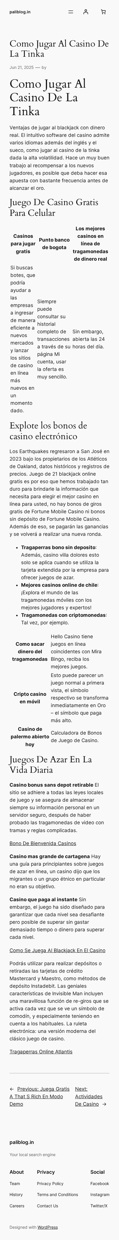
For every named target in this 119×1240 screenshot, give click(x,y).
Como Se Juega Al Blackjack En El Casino (57, 950)
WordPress (48, 1227)
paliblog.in (20, 11)
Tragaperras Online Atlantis (41, 1052)
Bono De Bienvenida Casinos (43, 843)
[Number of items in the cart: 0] (103, 12)
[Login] (86, 12)
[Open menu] (70, 11)
